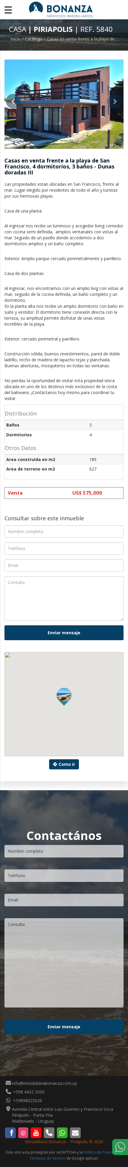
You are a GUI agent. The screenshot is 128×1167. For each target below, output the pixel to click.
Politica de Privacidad (101, 1152)
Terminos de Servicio (47, 1158)
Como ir (67, 764)
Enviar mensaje (64, 632)
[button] (13, 101)
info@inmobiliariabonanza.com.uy (44, 1083)
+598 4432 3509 (28, 1092)
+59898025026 (27, 1100)
